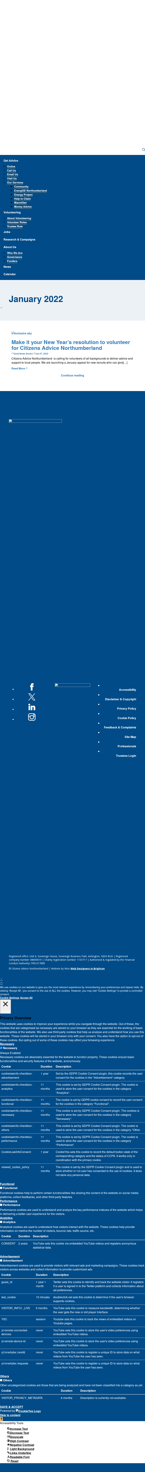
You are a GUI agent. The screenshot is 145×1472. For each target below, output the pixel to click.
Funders (12, 261)
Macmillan (20, 202)
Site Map (130, 737)
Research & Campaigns (19, 239)
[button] (1, 1419)
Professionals (127, 746)
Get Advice (11, 160)
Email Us (12, 174)
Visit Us (12, 178)
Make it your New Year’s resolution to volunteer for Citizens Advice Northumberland (70, 344)
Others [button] (4, 1376)
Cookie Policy (127, 718)
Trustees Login (126, 756)
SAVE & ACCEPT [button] (11, 1407)
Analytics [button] (6, 1218)
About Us (10, 247)
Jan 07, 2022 (42, 353)
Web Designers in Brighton (88, 968)
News (7, 267)
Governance (14, 257)
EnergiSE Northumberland (30, 190)
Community (21, 186)
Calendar (10, 274)
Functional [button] (7, 1184)
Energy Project (23, 195)
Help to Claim (22, 199)
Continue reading (72, 375)
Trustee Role (15, 226)
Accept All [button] (26, 997)
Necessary (10, 1048)
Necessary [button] (7, 1044)
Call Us (11, 170)
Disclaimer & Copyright (120, 699)
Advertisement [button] (10, 1256)
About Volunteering (19, 218)
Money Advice (23, 206)
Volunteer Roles (17, 222)
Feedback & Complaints (120, 727)
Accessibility (127, 690)
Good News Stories (23, 353)
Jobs (7, 232)
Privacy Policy (126, 708)
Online (11, 166)
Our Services (15, 182)
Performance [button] (8, 1201)
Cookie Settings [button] (9, 997)
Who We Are (14, 253)
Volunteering (12, 212)
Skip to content (10, 1415)
